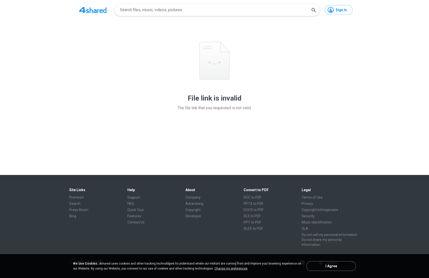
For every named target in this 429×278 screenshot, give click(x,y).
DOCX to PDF (254, 210)
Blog (72, 216)
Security (308, 216)
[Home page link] (93, 10)
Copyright (193, 210)
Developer (193, 216)
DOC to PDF (252, 197)
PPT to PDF (252, 222)
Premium (76, 197)
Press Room (78, 210)
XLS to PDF (252, 216)
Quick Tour (135, 210)
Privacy (307, 204)
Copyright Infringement (320, 210)
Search (74, 204)
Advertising (194, 204)
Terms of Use (312, 197)
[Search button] (314, 10)
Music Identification (317, 222)
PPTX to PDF (253, 204)
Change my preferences (231, 268)
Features (134, 216)
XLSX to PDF (253, 228)
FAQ (130, 204)
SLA (305, 228)
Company (193, 197)
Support (133, 197)
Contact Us (135, 222)
